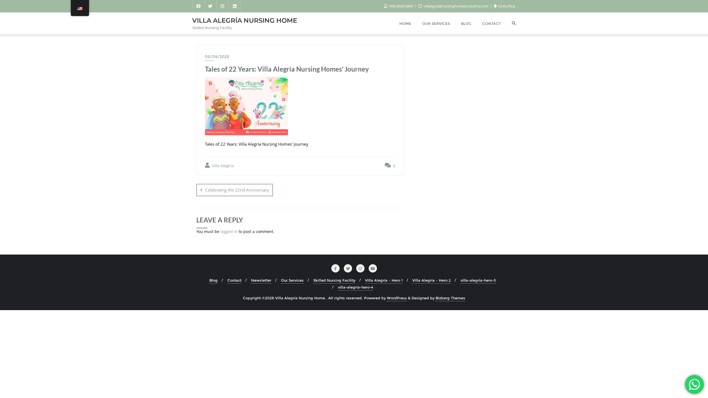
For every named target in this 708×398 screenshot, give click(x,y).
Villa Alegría (222, 165)
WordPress (397, 298)
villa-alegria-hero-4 (355, 287)
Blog (213, 280)
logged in (229, 231)
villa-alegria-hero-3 (478, 280)
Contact (234, 280)
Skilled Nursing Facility (334, 280)
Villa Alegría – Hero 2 (431, 280)
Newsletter (261, 280)
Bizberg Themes (450, 298)
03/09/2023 (217, 56)
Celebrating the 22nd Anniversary (237, 190)
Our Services (292, 280)
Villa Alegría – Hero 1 (384, 280)
